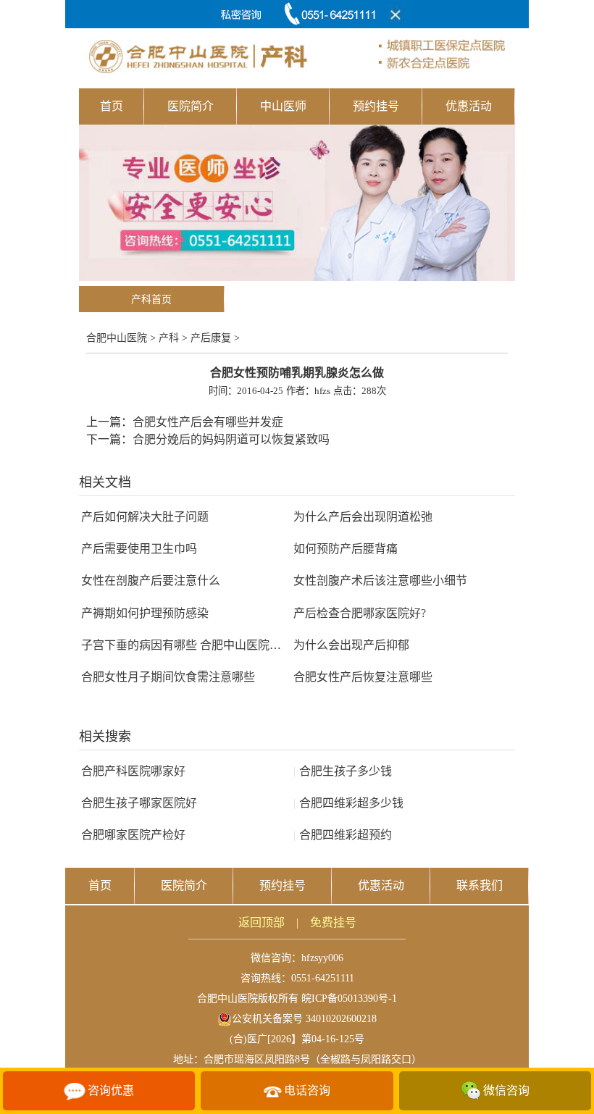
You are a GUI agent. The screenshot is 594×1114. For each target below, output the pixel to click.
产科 (169, 337)
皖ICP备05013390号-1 (349, 998)
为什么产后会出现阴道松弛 (362, 517)
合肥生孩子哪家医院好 (139, 803)
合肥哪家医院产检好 (133, 835)
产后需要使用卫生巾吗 (139, 549)
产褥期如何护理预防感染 (145, 613)
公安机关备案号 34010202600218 (304, 1018)
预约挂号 (376, 106)
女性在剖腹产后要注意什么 (150, 580)
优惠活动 (469, 106)
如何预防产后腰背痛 (345, 549)
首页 (111, 106)
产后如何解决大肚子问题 (145, 517)
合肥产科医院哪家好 (133, 771)
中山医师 (283, 106)
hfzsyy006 (322, 957)
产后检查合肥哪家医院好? (359, 613)
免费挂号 (333, 922)
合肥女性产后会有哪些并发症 (208, 422)
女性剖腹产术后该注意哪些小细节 (380, 580)
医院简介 (190, 106)
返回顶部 (261, 922)
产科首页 (151, 299)
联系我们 (479, 885)
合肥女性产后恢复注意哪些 (362, 677)
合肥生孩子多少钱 (342, 771)
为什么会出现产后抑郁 (351, 645)
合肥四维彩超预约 (342, 835)
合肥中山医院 (116, 337)
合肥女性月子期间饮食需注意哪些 (168, 677)
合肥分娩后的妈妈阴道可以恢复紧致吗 (231, 439)
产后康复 (211, 337)
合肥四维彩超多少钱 (348, 803)
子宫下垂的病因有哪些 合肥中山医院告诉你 (192, 645)
